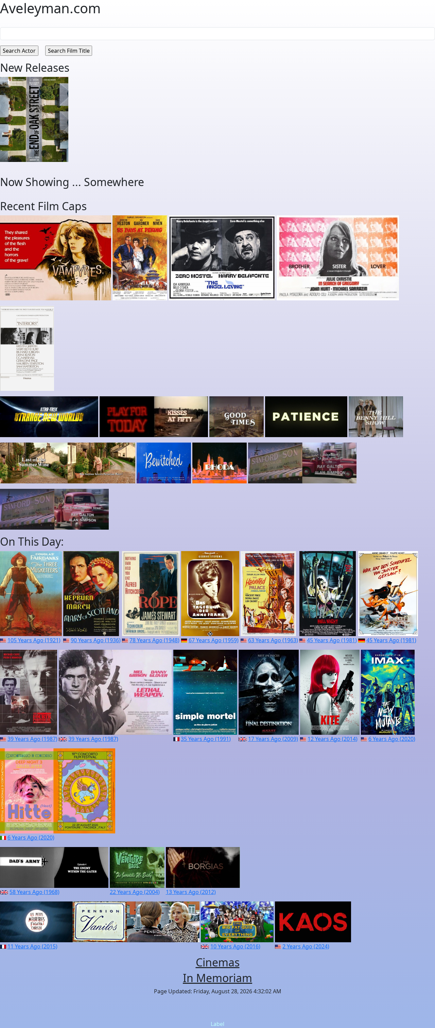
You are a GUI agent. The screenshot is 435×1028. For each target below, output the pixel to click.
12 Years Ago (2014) (333, 739)
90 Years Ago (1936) (96, 640)
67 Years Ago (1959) (214, 640)
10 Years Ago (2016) (235, 946)
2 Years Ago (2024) (305, 946)
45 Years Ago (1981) (332, 640)
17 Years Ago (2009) (273, 739)
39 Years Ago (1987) (32, 739)
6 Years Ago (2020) (391, 739)
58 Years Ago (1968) (34, 892)
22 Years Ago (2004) (135, 892)
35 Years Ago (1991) (206, 739)
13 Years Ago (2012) (191, 892)
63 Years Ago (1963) (273, 640)
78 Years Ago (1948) (154, 640)
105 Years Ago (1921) (33, 640)
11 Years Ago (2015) (32, 946)
